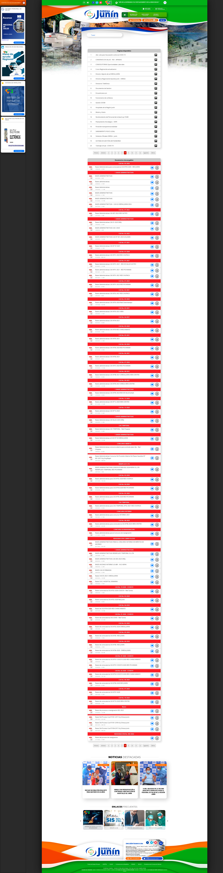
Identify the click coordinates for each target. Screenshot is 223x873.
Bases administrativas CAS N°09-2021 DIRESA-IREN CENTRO (115, 384)
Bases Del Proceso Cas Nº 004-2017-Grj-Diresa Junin (112, 728)
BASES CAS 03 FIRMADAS (103, 570)
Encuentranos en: (101, 93)
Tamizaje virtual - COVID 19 (105, 146)
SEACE (140, 864)
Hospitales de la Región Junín (105, 107)
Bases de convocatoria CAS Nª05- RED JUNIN (109, 636)
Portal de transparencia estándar (106, 127)
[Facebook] (93, 2)
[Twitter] (96, 2)
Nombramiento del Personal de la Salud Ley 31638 (112, 117)
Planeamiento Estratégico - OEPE (106, 122)
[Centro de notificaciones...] (84, 2)
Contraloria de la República (122, 864)
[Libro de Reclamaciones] (135, 829)
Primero (96, 153)
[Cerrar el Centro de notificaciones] (24, 3)
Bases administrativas (102, 182)
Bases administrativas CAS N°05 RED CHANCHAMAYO (112, 330)
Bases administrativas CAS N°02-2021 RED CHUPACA (112, 293)
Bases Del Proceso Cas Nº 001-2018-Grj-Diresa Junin (112, 723)
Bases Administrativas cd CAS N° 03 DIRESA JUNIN (111, 438)
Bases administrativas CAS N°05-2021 (107, 339)
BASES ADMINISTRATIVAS (103, 176)
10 (132, 153)
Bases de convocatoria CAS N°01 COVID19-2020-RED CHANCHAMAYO (118, 659)
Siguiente (146, 153)
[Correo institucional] (87, 2)
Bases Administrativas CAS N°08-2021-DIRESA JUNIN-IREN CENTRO (117, 375)
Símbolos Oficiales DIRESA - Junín (106, 136)
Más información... (19, 42)
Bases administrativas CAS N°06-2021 (107, 357)
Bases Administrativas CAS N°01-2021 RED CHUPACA (112, 275)
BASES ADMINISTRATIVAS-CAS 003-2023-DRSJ (110, 559)
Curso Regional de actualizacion (106, 69)
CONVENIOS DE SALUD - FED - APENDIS (109, 60)
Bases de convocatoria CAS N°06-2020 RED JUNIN (111, 683)
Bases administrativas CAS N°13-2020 (107, 411)
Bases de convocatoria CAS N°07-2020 (107, 692)
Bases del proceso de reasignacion (106, 737)
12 (140, 153)
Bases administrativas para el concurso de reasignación (113, 533)
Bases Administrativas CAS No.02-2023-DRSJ (109, 420)
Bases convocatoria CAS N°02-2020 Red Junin (110, 600)
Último (153, 153)
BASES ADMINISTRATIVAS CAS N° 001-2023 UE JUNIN (112, 237)
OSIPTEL (105, 864)
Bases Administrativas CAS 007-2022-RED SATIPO (111, 213)
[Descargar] (157, 169)
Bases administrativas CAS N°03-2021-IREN (109, 311)
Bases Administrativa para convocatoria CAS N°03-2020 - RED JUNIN (117, 167)
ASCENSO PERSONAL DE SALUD (13, 9)
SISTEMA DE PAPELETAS (13, 83)
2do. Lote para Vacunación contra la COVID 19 (111, 55)
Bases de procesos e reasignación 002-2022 (109, 710)
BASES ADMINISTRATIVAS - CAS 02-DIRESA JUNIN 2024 (113, 204)
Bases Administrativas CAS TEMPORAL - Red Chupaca (112, 429)
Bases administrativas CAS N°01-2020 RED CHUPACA (112, 255)
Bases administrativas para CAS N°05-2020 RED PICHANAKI (114, 497)
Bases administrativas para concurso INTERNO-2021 (112, 515)
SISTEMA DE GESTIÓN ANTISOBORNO (108, 141)
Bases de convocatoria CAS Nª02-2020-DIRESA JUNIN (112, 627)
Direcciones (145, 15)
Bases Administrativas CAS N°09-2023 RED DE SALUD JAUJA (114, 393)
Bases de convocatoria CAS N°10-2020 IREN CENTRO (112, 701)
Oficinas (156, 15)
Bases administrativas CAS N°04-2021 (107, 320)
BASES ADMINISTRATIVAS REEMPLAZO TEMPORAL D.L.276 (114, 553)
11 (136, 153)
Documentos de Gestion (103, 88)
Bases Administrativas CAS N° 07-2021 (107, 246)
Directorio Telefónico (103, 84)
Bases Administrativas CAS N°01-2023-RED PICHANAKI (113, 284)
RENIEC (133, 864)
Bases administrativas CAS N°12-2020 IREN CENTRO (112, 402)
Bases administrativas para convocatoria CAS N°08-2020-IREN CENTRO (118, 524)
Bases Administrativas (102, 187)
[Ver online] (152, 169)
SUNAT (111, 864)
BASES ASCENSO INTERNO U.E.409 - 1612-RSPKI (110, 564)
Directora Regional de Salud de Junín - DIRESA (110, 79)
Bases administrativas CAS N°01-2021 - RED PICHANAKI (113, 270)
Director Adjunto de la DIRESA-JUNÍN (108, 74)
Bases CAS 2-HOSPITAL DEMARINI (106, 581)
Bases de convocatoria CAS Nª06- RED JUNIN (109, 645)
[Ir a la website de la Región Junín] (108, 2)
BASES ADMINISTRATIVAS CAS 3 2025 (107, 228)
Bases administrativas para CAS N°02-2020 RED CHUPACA (114, 479)
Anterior (103, 153)
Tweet (93, 35)
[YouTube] (100, 2)
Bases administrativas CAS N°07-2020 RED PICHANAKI (112, 366)
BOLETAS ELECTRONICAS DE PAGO (14, 119)
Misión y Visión (100, 112)
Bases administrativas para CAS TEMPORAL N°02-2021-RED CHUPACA (118, 506)
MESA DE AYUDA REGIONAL (14, 47)
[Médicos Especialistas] (155, 829)
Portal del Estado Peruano (94, 864)
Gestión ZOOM (100, 103)
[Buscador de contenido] (165, 2)
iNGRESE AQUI (5, 40)
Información (133, 15)
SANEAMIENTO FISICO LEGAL (105, 131)
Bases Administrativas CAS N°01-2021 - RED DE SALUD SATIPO (115, 264)
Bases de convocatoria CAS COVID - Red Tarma (110, 618)
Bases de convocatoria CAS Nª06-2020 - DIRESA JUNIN (112, 650)
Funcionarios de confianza (104, 98)
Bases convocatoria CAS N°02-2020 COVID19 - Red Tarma (114, 590)
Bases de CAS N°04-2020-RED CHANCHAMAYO (110, 609)
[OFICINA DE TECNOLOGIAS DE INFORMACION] (93, 829)
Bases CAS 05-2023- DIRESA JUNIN (106, 576)
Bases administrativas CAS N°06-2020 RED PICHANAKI (112, 348)
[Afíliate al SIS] (114, 829)
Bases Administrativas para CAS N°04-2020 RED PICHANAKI (114, 488)
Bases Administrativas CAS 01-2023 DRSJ (108, 222)
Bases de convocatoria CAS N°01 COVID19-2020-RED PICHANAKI (116, 665)
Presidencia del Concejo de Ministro (152, 864)
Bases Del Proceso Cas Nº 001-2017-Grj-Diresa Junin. (112, 717)
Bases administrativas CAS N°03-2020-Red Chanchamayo (113, 302)
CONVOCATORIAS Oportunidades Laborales (110, 64)
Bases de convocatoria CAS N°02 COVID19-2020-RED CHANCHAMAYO (118, 674)
